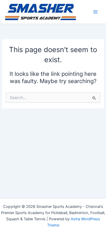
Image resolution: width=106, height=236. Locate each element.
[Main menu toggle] (95, 11)
